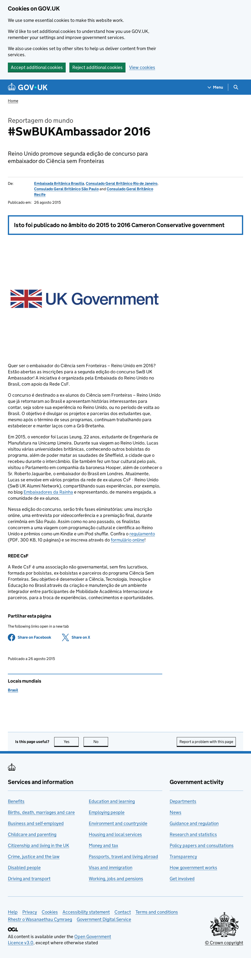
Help (13, 912)
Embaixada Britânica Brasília (59, 183)
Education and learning (112, 801)
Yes (71, 741)
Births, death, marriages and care (41, 812)
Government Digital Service (104, 919)
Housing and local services (115, 834)
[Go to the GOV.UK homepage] (28, 87)
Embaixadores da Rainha (48, 492)
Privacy (29, 912)
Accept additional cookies (37, 67)
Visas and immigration (110, 867)
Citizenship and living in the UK (38, 845)
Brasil (13, 690)
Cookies (50, 912)
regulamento (142, 534)
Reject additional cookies (97, 67)
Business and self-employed (36, 823)
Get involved (182, 878)
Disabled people (24, 867)
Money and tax (103, 845)
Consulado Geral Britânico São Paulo (66, 189)
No (100, 741)
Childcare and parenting (32, 834)
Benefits (16, 801)
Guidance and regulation (194, 823)
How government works (193, 867)
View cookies (142, 67)
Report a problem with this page (206, 741)
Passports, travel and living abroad (123, 856)
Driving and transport (29, 878)
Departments (183, 801)
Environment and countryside (118, 823)
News (175, 812)
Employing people (107, 812)
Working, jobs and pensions (116, 878)
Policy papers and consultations (202, 845)
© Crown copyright (224, 942)
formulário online (127, 540)
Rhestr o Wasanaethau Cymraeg (40, 919)
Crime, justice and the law (34, 856)
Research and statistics (193, 834)
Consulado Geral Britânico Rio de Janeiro (121, 183)
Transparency (183, 856)
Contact (122, 912)
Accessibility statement (86, 912)
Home (13, 100)
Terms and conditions (157, 912)
